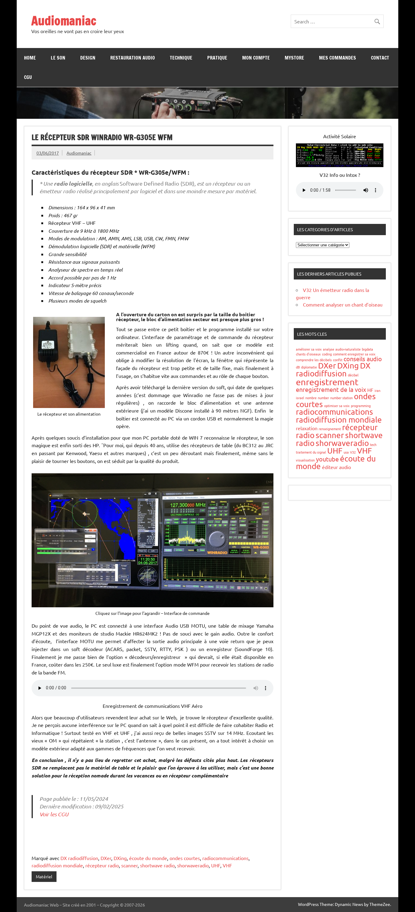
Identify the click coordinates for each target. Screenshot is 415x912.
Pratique (217, 57)
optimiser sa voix (337, 405)
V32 (353, 452)
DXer (106, 858)
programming (361, 405)
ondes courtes (185, 858)
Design (87, 57)
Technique (181, 57)
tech (373, 444)
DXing (120, 858)
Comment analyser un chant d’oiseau (342, 304)
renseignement (330, 428)
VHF (227, 865)
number (323, 397)
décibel (353, 374)
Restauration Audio (132, 57)
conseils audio (363, 358)
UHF (215, 865)
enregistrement (327, 382)
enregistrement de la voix (331, 389)
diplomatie (309, 367)
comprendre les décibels (314, 359)
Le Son (58, 57)
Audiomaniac (63, 20)
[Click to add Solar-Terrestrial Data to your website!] (339, 165)
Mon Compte (256, 57)
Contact (380, 57)
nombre (311, 397)
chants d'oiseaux (308, 353)
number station (341, 397)
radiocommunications (225, 858)
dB (298, 367)
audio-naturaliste (348, 349)
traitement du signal (311, 452)
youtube (327, 459)
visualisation (305, 460)
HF (370, 390)
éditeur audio (336, 467)
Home (30, 57)
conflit (337, 359)
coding (327, 353)
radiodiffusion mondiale (57, 865)
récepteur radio (102, 865)
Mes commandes (337, 57)
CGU (28, 77)
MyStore (294, 57)
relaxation (306, 428)
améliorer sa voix (309, 349)
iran (377, 390)
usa (346, 452)
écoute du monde (148, 858)
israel (300, 397)
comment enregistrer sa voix (354, 353)
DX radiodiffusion (79, 858)
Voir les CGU (53, 814)
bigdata (367, 349)
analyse (328, 349)
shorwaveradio (193, 865)
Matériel (44, 876)
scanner (129, 865)
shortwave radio (157, 865)
